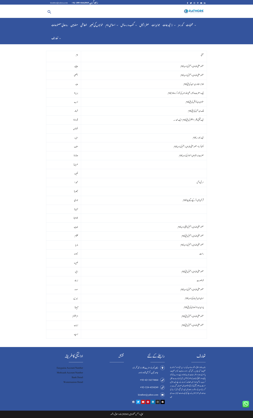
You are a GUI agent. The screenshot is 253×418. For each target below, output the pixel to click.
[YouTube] (201, 3)
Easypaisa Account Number (70, 368)
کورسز (180, 24)
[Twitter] (191, 3)
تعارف (54, 38)
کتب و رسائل (127, 24)
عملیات (189, 24)
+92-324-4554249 (149, 387)
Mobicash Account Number (70, 373)
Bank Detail (77, 377)
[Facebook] (187, 3)
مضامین (74, 24)
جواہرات (156, 24)
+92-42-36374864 (149, 380)
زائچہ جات (168, 24)
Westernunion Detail (73, 382)
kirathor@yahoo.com (148, 395)
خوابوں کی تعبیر (96, 24)
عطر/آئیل (144, 24)
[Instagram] (194, 3)
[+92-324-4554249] (162, 387)
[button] (49, 11)
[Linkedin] (205, 3)
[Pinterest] (198, 3)
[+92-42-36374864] (162, 380)
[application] (116, 24)
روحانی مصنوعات (59, 24)
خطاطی (84, 24)
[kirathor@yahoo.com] (162, 395)
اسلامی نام (110, 24)
